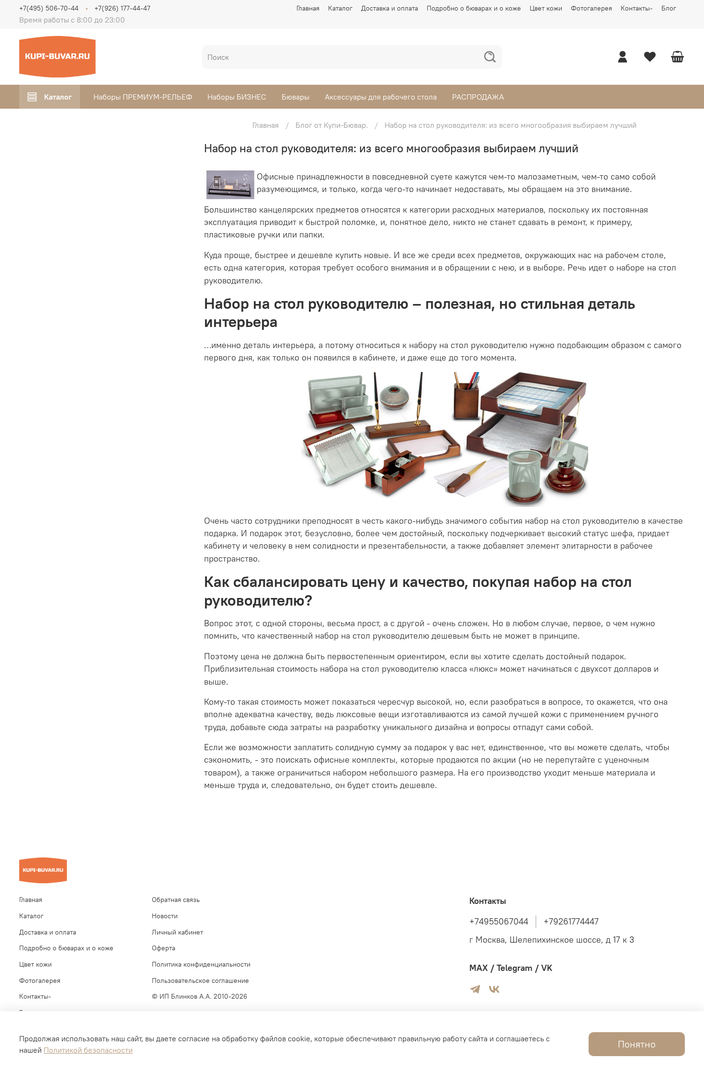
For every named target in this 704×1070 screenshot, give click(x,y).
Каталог (340, 8)
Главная (307, 8)
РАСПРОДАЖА (478, 96)
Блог (668, 8)
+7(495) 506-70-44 (49, 8)
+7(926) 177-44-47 (122, 8)
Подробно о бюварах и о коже (474, 8)
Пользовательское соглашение (200, 980)
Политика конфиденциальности (201, 964)
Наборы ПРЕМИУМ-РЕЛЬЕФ (142, 96)
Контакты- (637, 8)
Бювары (295, 96)
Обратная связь (176, 899)
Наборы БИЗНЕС (236, 96)
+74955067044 (498, 921)
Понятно (637, 1044)
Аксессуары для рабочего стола (381, 96)
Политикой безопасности (88, 1050)
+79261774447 (571, 921)
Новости (165, 916)
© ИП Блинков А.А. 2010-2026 (199, 996)
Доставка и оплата (389, 8)
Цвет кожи (546, 8)
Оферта (163, 948)
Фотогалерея (591, 8)
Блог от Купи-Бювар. (331, 125)
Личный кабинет (177, 932)
